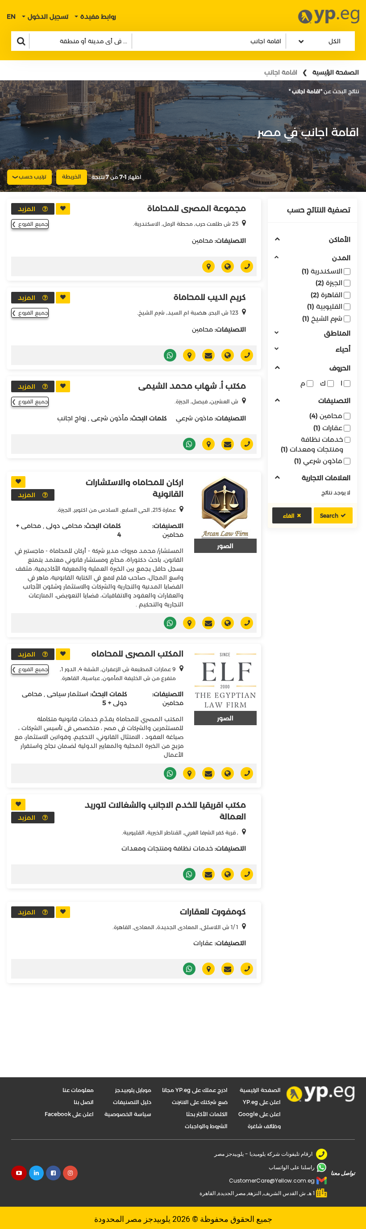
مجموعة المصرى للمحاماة (196, 208)
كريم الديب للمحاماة (210, 297)
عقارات (327, 428)
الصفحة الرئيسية (335, 72)
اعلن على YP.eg (262, 1102)
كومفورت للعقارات (213, 912)
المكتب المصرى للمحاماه (137, 654)
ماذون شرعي (318, 461)
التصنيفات (334, 401)
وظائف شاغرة (264, 1126)
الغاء (289, 515)
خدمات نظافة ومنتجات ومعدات (312, 444)
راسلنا (205, 355)
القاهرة (326, 295)
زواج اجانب (71, 418)
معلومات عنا (78, 1090)
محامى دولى (64, 526)
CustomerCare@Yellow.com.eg (272, 1180)
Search (329, 515)
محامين (325, 415)
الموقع (224, 266)
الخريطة (71, 176)
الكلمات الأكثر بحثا (207, 1114)
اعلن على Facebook (69, 1114)
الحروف (339, 368)
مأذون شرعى (109, 418)
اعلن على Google (259, 1114)
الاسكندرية (322, 271)
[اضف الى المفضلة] (63, 209)
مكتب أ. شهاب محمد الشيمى (192, 386)
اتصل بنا (84, 1102)
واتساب (166, 355)
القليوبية (324, 306)
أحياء (343, 349)
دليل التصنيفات (132, 1102)
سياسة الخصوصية (127, 1114)
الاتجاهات (205, 266)
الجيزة (329, 282)
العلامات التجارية (326, 478)
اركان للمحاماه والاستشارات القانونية (134, 488)
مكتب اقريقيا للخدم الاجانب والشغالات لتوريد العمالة (165, 811)
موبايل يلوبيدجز (133, 1090)
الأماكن (339, 240)
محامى (31, 526)
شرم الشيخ (322, 318)
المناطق (337, 333)
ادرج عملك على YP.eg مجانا (195, 1090)
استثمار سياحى (67, 694)
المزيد (26, 209)
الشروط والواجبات (206, 1126)
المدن (341, 258)
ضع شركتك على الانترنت (200, 1102)
